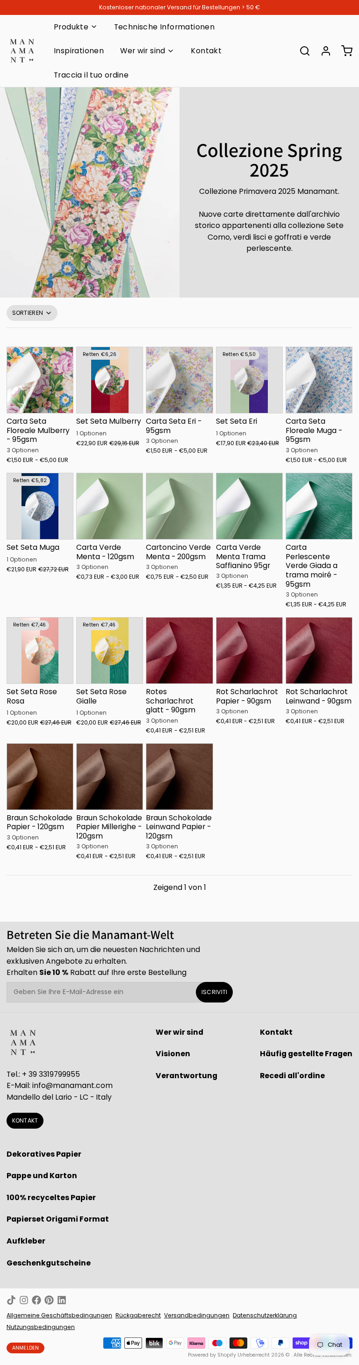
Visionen (173, 1053)
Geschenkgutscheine (49, 1263)
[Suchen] (301, 51)
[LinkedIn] (61, 1300)
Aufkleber (26, 1241)
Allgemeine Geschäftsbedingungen (59, 1315)
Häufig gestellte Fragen (306, 1053)
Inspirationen (79, 50)
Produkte (71, 26)
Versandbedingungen (197, 1315)
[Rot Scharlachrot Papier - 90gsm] (249, 650)
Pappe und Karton (42, 1175)
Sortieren (27, 313)
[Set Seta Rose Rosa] (40, 650)
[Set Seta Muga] (40, 506)
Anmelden (25, 1347)
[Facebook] (36, 1300)
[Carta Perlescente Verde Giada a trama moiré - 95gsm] (319, 506)
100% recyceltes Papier (51, 1197)
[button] (40, 406)
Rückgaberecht (138, 1315)
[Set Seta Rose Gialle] (109, 650)
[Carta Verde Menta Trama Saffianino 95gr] (249, 506)
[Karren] (343, 51)
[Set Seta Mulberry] (109, 380)
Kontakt (206, 50)
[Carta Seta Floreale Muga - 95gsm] (319, 380)
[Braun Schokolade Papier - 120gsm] (40, 776)
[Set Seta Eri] (249, 380)
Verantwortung (186, 1075)
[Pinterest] (49, 1300)
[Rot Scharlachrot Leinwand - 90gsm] (319, 650)
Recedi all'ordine (292, 1075)
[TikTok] (11, 1300)
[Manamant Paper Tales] (22, 51)
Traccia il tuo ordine (91, 75)
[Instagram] (24, 1300)
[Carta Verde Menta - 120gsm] (109, 506)
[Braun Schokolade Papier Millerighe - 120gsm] (109, 776)
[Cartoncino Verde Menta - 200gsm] (179, 506)
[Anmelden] (322, 51)
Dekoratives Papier (44, 1154)
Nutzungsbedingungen (41, 1327)
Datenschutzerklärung (265, 1315)
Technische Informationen (164, 26)
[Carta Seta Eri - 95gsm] (179, 380)
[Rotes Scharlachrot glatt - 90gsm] (179, 650)
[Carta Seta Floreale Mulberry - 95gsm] (40, 380)
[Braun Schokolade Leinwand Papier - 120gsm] (179, 776)
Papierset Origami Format (58, 1219)
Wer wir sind (142, 50)
